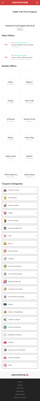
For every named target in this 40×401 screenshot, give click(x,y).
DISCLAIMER (20, 394)
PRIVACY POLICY (20, 397)
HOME (20, 382)
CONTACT (20, 388)
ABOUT (20, 385)
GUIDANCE (20, 391)
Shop (20, 29)
